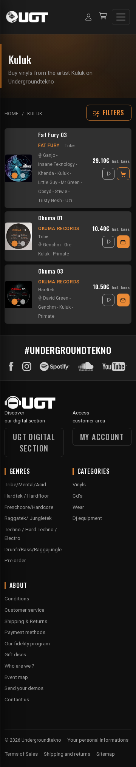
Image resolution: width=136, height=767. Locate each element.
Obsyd (44, 191)
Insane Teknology (56, 164)
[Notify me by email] (123, 241)
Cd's (77, 496)
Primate (61, 254)
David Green (55, 298)
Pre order (15, 560)
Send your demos (24, 688)
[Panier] (103, 17)
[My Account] (88, 17)
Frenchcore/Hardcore (29, 507)
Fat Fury (49, 145)
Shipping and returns (67, 754)
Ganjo (49, 155)
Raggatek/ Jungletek (28, 518)
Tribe (69, 145)
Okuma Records (59, 228)
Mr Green (70, 182)
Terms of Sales (21, 754)
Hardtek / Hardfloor (27, 496)
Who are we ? (19, 666)
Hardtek (46, 289)
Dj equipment (87, 518)
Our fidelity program (27, 643)
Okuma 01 (50, 218)
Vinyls (79, 484)
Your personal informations (97, 740)
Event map (16, 677)
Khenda (46, 173)
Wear (78, 507)
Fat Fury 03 (52, 135)
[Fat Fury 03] (18, 168)
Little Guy (47, 182)
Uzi (68, 200)
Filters (114, 112)
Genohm (52, 244)
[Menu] (121, 17)
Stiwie (61, 191)
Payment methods (25, 632)
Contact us (17, 699)
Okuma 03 (50, 271)
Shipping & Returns (26, 621)
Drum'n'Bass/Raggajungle (33, 549)
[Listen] (108, 174)
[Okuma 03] (18, 294)
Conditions (17, 598)
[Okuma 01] (18, 236)
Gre (67, 244)
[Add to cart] (123, 173)
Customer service (24, 610)
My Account (102, 436)
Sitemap (105, 754)
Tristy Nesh (50, 200)
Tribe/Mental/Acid (25, 484)
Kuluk (63, 173)
